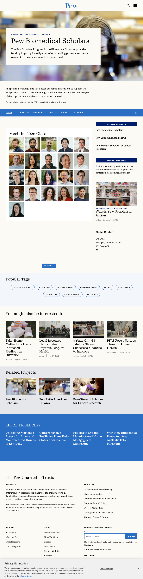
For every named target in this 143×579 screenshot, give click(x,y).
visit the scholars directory (54, 102)
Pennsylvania (124, 287)
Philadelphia (51, 294)
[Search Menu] (128, 5)
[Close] (138, 569)
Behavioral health (88, 287)
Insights (10, 528)
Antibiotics (92, 294)
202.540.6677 (102, 246)
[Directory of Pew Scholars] (49, 174)
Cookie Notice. (26, 576)
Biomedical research (22, 287)
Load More (49, 265)
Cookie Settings (106, 569)
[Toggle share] (135, 113)
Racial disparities (72, 294)
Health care (44, 287)
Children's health (65, 287)
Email (86, 532)
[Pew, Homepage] (71, 5)
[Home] (30, 477)
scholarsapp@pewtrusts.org (116, 172)
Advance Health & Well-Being (25, 34)
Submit (131, 536)
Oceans (107, 287)
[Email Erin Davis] (97, 249)
